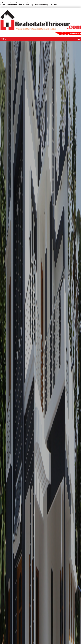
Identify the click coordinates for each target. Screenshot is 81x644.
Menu (3, 39)
